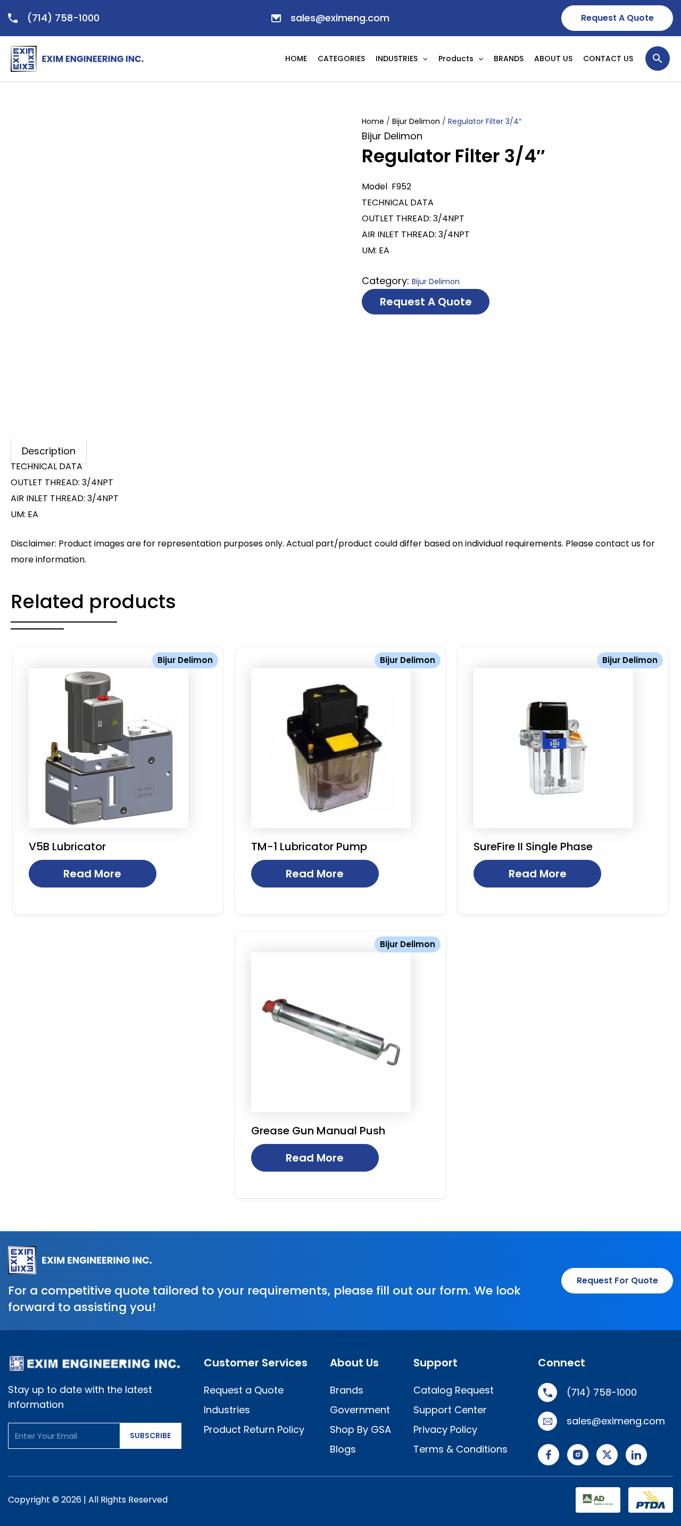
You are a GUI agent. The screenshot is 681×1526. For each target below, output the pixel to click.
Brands (346, 1390)
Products (456, 58)
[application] (425, 58)
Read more (92, 873)
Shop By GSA (360, 1429)
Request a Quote (426, 301)
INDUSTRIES (397, 58)
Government (360, 1409)
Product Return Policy (254, 1429)
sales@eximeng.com (339, 17)
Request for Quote (617, 1280)
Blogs (343, 1449)
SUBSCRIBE (150, 1435)
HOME (296, 58)
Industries (227, 1409)
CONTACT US (608, 58)
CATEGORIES (341, 58)
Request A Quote (617, 18)
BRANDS (509, 58)
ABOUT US (553, 58)
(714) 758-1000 (63, 17)
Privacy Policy (445, 1429)
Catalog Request (453, 1390)
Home (373, 121)
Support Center (450, 1409)
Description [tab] (49, 451)
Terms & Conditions (460, 1449)
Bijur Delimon (416, 121)
